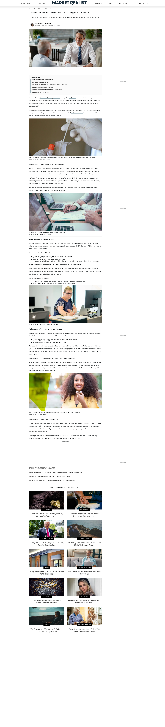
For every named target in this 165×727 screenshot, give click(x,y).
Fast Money (98, 3)
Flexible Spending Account (74, 171)
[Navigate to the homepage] (69, 3)
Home (30, 9)
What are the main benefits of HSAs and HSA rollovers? (47, 89)
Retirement (48, 9)
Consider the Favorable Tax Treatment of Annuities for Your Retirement (52, 480)
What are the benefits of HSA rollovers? (43, 87)
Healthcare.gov (36, 110)
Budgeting (41, 3)
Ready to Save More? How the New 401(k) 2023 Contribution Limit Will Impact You (55, 472)
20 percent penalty (94, 261)
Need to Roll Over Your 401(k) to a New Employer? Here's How (49, 476)
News (110, 3)
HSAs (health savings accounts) (50, 98)
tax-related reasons (66, 362)
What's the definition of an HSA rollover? (43, 79)
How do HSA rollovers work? (40, 82)
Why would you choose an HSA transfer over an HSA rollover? (49, 84)
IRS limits (35, 423)
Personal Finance (25, 3)
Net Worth (123, 3)
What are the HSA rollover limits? (41, 92)
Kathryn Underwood (44, 23)
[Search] (132, 3)
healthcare (72, 98)
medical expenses (77, 113)
